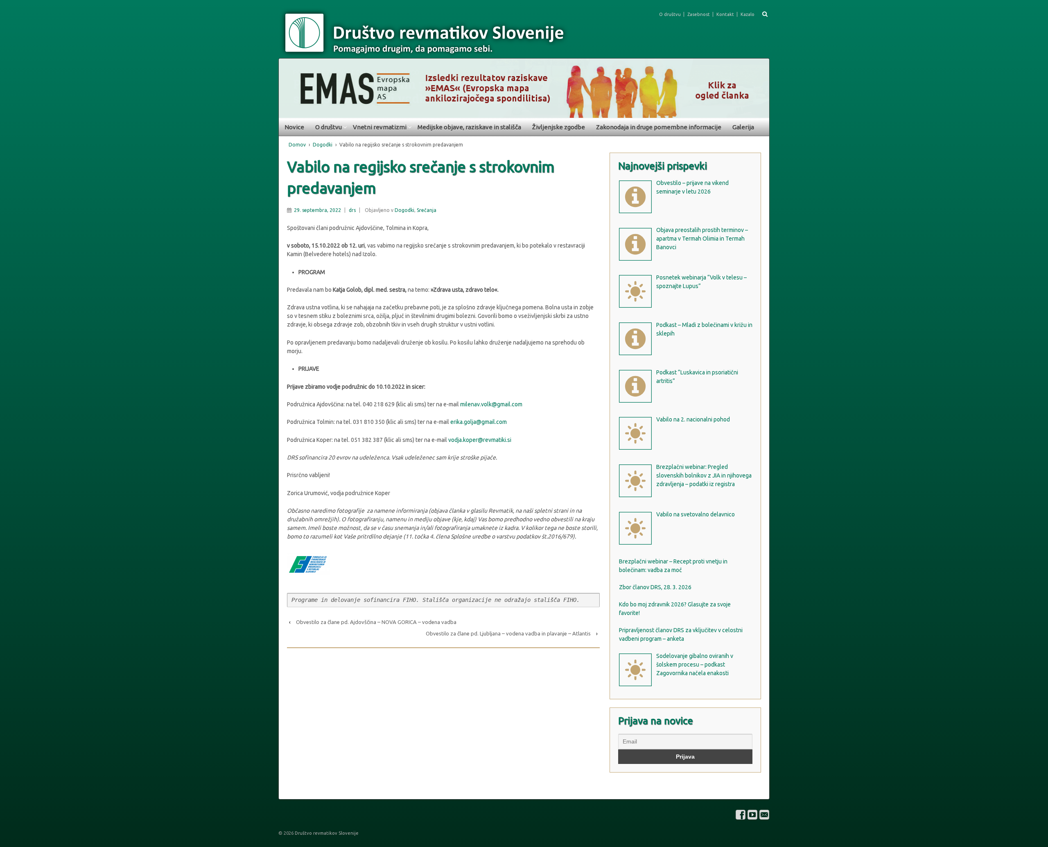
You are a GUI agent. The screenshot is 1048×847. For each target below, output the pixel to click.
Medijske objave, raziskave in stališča (469, 127)
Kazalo (747, 14)
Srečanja (426, 210)
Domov (297, 144)
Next (759, 86)
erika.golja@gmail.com (478, 422)
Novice (294, 127)
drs (352, 210)
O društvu (670, 14)
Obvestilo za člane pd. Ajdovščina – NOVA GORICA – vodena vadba (376, 622)
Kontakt (725, 14)
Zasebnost (698, 14)
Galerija (743, 127)
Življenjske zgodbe (558, 127)
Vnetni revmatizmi (380, 127)
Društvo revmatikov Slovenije (326, 833)
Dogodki (322, 144)
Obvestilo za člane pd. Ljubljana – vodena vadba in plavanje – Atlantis (508, 633)
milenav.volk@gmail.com (491, 404)
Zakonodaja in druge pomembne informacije (658, 127)
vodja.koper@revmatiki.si (479, 440)
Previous (289, 86)
